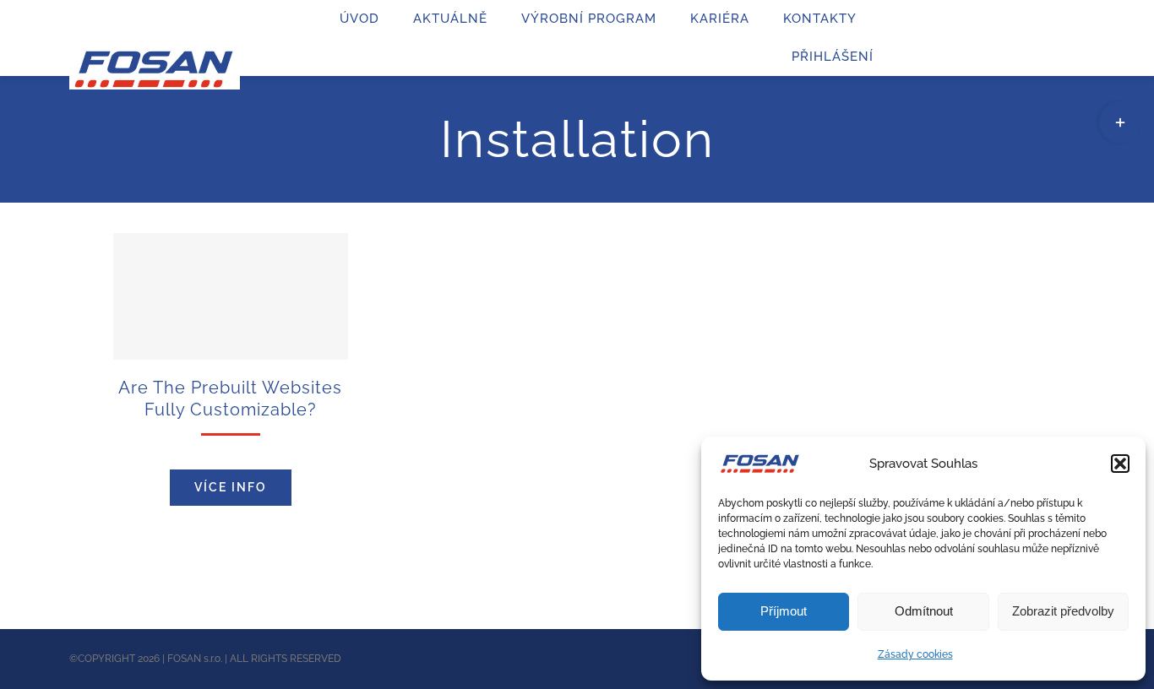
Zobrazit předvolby (1063, 611)
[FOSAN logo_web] (154, 56)
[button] (1120, 463)
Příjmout (783, 611)
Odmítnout (924, 611)
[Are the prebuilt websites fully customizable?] (230, 296)
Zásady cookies (915, 654)
